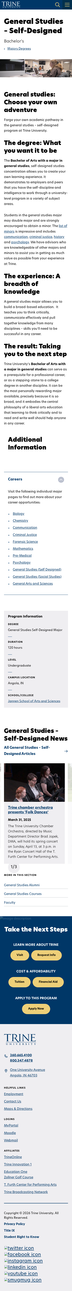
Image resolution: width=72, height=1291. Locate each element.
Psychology (22, 562)
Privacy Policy (14, 1224)
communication (16, 237)
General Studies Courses (23, 894)
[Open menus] (67, 5)
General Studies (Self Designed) (37, 569)
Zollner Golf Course (18, 1177)
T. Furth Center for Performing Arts (30, 1185)
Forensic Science (25, 542)
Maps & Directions (18, 1109)
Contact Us (12, 1101)
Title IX (9, 1230)
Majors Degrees (19, 48)
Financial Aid (48, 982)
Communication (25, 528)
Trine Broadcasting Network (26, 1192)
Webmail (11, 1140)
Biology (18, 514)
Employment (13, 1094)
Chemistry (20, 521)
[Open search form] (57, 5)
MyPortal (11, 1125)
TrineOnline (13, 1157)
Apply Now (36, 1008)
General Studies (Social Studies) (37, 577)
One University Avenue (27, 1070)
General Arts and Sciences (33, 584)
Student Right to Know (21, 1237)
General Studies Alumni (22, 885)
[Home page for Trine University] (11, 5)
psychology (20, 242)
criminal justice (40, 237)
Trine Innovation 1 (18, 1164)
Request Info (46, 955)
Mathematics (23, 549)
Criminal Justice (25, 535)
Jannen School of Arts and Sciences (34, 701)
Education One (15, 1172)
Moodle (10, 1133)
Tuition (19, 982)
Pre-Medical (22, 556)
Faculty (9, 902)
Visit (20, 955)
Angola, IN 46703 (23, 1075)
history (59, 237)
